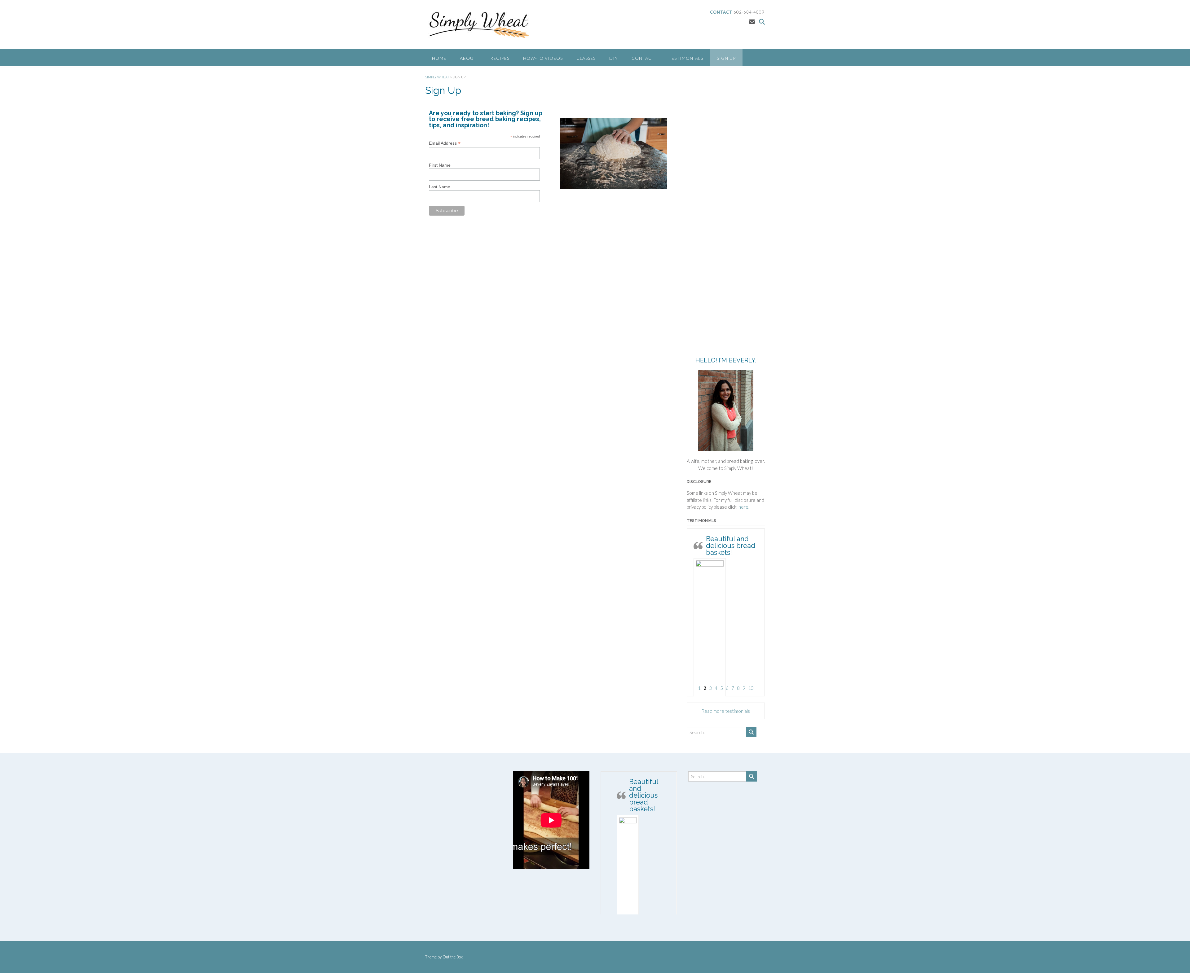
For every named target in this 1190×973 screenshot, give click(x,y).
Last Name (439, 186)
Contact (643, 58)
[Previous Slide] (607, 842)
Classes (586, 58)
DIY (613, 58)
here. (743, 507)
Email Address (445, 143)
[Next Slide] (670, 842)
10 (751, 688)
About (468, 58)
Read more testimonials (725, 711)
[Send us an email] (752, 21)
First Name (440, 165)
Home (439, 58)
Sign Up (726, 58)
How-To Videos (543, 58)
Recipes (499, 58)
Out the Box (453, 956)
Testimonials (685, 58)
